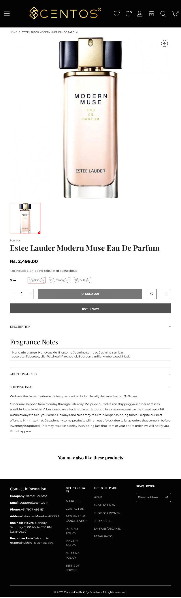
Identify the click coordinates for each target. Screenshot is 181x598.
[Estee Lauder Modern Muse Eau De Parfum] (90, 117)
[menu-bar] (9, 13)
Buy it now (90, 308)
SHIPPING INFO (21, 387)
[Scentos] (65, 13)
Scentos (15, 240)
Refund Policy (72, 531)
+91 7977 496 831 (33, 509)
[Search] (163, 13)
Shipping (36, 270)
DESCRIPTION (20, 326)
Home (98, 497)
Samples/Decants (107, 528)
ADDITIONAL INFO (23, 374)
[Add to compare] (166, 294)
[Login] (140, 13)
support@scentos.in (34, 502)
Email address (148, 497)
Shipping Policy (72, 555)
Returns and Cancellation (76, 518)
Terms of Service (73, 568)
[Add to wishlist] (152, 294)
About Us (73, 501)
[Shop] (151, 13)
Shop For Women (107, 513)
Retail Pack (103, 536)
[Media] (164, 43)
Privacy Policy (72, 543)
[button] (13, 294)
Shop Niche (102, 520)
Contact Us (75, 508)
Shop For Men (104, 505)
